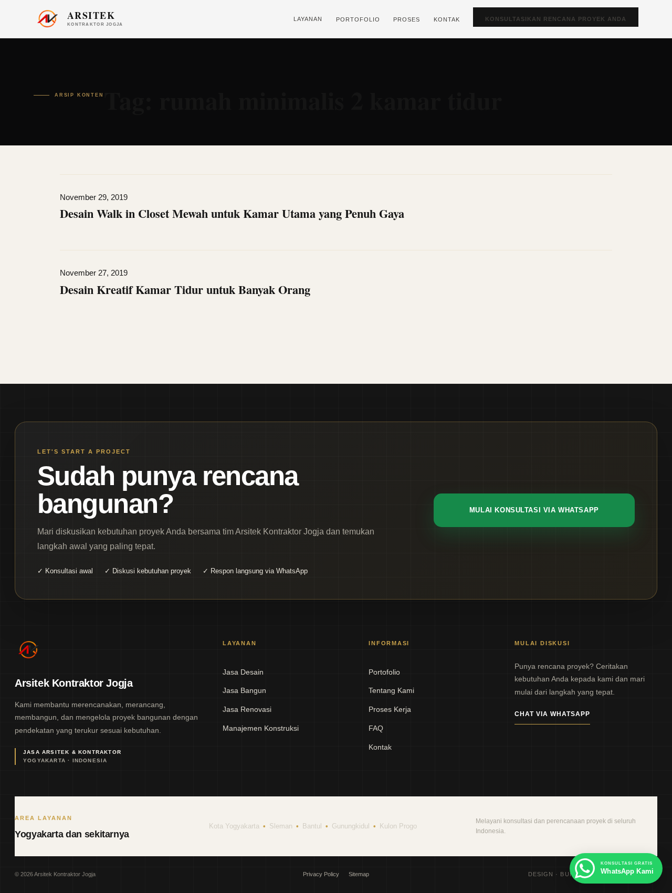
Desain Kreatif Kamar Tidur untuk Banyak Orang (185, 289)
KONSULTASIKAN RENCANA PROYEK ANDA (555, 19)
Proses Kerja (390, 709)
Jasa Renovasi (247, 709)
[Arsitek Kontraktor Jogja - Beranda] (28, 649)
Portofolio (358, 19)
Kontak (447, 19)
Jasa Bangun (244, 690)
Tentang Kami (391, 690)
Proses (406, 19)
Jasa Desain (243, 672)
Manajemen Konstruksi (261, 728)
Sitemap (359, 874)
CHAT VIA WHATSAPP (552, 714)
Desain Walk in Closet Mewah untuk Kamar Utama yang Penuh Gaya (232, 213)
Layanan (307, 19)
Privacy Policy (321, 874)
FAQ (376, 728)
